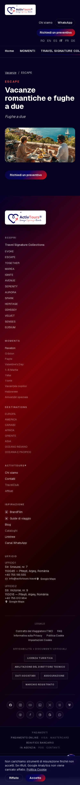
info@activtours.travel (22, 578)
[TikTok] (30, 714)
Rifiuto (14, 778)
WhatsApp (65, 22)
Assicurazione (54, 676)
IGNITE (9, 275)
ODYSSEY (11, 310)
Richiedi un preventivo (56, 32)
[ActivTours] (20, 9)
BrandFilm (14, 512)
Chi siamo (46, 22)
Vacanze (10, 72)
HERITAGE (11, 304)
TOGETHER (12, 263)
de (73, 41)
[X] (50, 705)
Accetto (35, 778)
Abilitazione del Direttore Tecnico (40, 667)
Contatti (10, 479)
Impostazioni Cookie (40, 640)
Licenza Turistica (40, 658)
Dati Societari (25, 676)
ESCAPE (10, 257)
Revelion (10, 348)
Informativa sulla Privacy (28, 635)
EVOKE (9, 251)
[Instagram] (20, 705)
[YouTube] (30, 705)
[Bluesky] (59, 705)
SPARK (9, 298)
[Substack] (69, 705)
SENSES (10, 321)
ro (43, 41)
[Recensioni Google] (50, 714)
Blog (8, 524)
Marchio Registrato (40, 684)
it (61, 41)
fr (67, 41)
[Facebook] (10, 705)
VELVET (10, 315)
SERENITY (11, 286)
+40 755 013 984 (16, 598)
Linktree (10, 537)
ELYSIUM (10, 327)
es (55, 41)
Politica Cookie (55, 635)
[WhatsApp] (59, 714)
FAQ (59, 631)
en (49, 41)
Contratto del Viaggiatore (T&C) (34, 631)
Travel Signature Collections (25, 245)
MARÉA (9, 269)
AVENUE (10, 280)
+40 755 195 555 (15, 574)
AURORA (10, 292)
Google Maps (48, 579)
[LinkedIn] (40, 705)
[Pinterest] (40, 714)
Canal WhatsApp (16, 543)
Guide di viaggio (18, 518)
